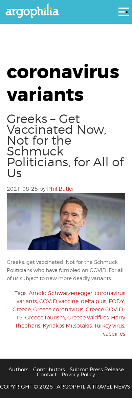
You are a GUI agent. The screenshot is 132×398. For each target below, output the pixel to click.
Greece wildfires (88, 317)
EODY (116, 301)
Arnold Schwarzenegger (60, 293)
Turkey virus (109, 325)
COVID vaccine (59, 301)
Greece (22, 309)
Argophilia (66, 11)
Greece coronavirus (58, 309)
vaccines (114, 334)
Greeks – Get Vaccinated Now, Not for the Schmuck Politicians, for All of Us (65, 145)
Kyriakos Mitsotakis (67, 325)
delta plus (93, 301)
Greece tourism (45, 317)
